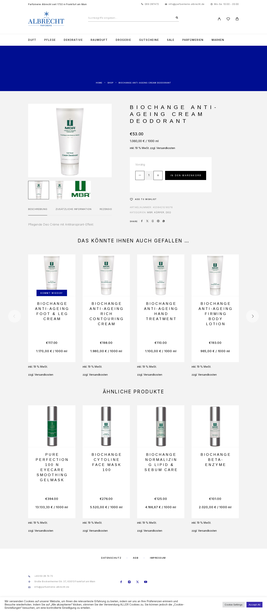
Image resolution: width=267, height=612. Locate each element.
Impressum (158, 557)
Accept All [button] (254, 604)
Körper (159, 212)
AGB (136, 557)
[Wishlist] (228, 19)
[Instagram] (129, 582)
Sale (170, 39)
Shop (110, 83)
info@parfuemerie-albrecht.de (187, 4)
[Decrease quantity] (139, 175)
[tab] (37, 211)
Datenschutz (111, 557)
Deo (168, 212)
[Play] (38, 190)
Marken (218, 39)
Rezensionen (108, 209)
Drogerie (123, 39)
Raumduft (99, 39)
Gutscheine (149, 39)
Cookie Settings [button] (233, 604)
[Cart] (237, 19)
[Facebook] (121, 582)
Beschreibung (37, 209)
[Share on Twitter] (147, 221)
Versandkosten (165, 148)
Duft (32, 39)
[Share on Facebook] (142, 221)
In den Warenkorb (185, 175)
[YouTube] (146, 582)
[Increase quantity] (158, 175)
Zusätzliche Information (73, 209)
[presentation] (14, 316)
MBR (150, 212)
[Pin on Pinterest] (158, 221)
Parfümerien (193, 39)
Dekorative (73, 39)
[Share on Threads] (152, 221)
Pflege (50, 39)
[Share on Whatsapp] (163, 221)
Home (99, 83)
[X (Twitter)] (138, 582)
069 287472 (152, 4)
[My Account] (219, 19)
